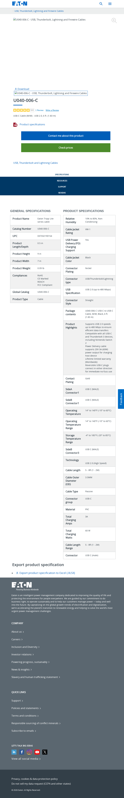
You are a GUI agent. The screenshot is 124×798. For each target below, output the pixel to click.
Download (23, 89)
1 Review (39, 110)
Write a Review (52, 110)
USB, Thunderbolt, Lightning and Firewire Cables (39, 11)
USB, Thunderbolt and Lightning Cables (35, 163)
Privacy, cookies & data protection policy (34, 779)
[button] (65, 147)
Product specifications (32, 124)
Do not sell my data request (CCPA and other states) (41, 783)
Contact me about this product (65, 135)
